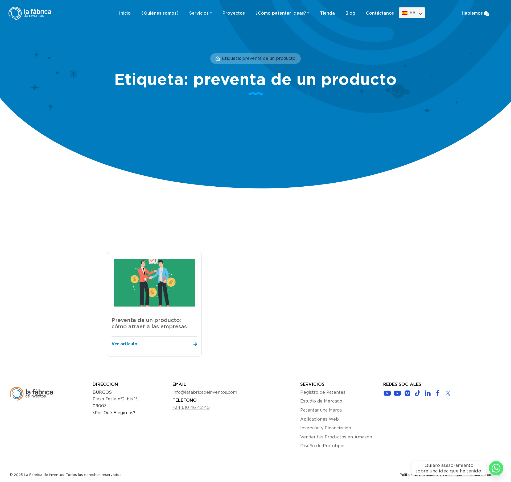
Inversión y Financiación (325, 428)
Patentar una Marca (321, 410)
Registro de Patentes (322, 392)
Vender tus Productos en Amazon (336, 437)
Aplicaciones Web (319, 419)
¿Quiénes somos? (160, 13)
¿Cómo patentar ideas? (281, 13)
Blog (350, 13)
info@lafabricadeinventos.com (204, 392)
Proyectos (233, 13)
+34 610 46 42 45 (191, 407)
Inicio (125, 13)
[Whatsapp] (496, 468)
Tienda (327, 13)
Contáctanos (380, 13)
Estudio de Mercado (321, 401)
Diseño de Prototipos (322, 446)
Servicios (199, 13)
